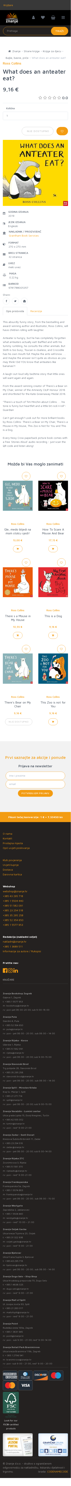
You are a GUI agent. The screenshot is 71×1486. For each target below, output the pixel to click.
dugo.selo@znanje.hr (17, 1288)
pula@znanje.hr (14, 1029)
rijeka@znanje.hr (15, 1052)
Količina (10, 108)
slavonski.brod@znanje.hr (20, 1076)
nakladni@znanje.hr (14, 941)
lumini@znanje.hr (15, 1123)
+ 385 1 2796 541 (14, 1355)
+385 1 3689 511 (13, 946)
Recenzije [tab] (36, 311)
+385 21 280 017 (14, 1308)
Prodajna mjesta (13, 843)
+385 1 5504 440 (13, 900)
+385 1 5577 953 (13, 924)
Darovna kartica (12, 874)
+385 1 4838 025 (14, 1284)
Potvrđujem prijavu (35, 793)
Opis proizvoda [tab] (15, 311)
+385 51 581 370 (14, 1166)
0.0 (65, 98)
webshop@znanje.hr (15, 891)
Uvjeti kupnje (11, 864)
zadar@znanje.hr (15, 1147)
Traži (59, 31)
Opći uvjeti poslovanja (16, 847)
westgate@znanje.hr (17, 1218)
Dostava (8, 869)
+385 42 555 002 (14, 1119)
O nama (7, 833)
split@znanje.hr (14, 1100)
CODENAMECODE (57, 1471)
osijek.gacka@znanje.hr (18, 1241)
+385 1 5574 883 (14, 1190)
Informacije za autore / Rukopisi (22, 951)
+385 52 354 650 (13, 920)
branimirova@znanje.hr (19, 1359)
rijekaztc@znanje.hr (16, 1170)
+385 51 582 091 (13, 905)
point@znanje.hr (15, 1336)
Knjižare (8, 5)
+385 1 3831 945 (14, 1331)
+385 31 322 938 (14, 1237)
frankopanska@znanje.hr (19, 1194)
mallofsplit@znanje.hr (17, 1312)
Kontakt (7, 838)
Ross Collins (17, 523)
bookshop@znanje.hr (17, 1005)
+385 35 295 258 (13, 915)
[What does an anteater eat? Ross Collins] (6, 301)
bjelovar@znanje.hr (16, 1265)
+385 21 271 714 (13, 1096)
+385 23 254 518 (13, 910)
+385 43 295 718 (13, 896)
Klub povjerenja (12, 860)
